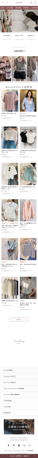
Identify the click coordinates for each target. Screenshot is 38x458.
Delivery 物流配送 (10, 382)
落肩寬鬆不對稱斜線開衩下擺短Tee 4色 (10, 187)
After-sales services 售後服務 (14, 388)
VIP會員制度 (8, 400)
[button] (3, 3)
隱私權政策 (7, 413)
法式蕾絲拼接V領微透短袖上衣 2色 (28, 151)
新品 (2, 8)
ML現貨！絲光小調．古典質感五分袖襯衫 (28, 304)
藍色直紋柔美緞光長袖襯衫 (28, 116)
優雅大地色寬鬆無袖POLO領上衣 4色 (10, 151)
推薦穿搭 (26, 8)
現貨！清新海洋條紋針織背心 (28, 265)
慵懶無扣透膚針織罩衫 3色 (10, 301)
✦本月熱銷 (9, 8)
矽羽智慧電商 (29, 450)
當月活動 (18, 8)
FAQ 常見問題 (8, 370)
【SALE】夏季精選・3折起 (19, 455)
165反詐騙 (7, 407)
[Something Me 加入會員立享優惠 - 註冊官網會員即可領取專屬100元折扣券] (19, 426)
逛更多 (19, 319)
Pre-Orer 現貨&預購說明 (12, 394)
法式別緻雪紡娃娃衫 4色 (27, 187)
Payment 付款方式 (10, 376)
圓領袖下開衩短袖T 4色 (9, 113)
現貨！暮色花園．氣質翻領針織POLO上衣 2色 (10, 226)
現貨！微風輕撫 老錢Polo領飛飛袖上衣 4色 (10, 265)
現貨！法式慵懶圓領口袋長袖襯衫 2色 (28, 224)
